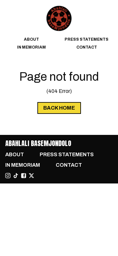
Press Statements (86, 39)
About (31, 39)
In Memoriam (31, 47)
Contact (86, 47)
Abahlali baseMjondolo (38, 143)
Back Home (59, 108)
